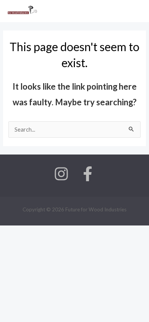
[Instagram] (61, 173)
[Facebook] (87, 173)
